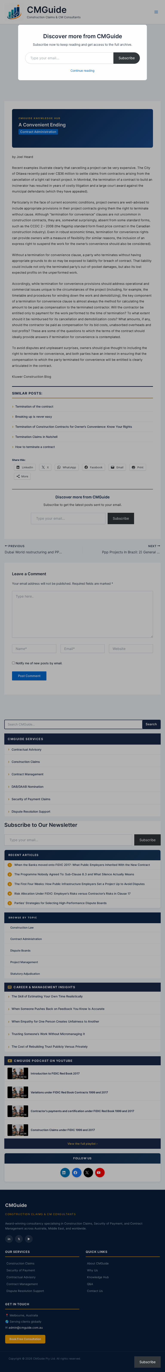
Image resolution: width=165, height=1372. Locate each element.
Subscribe (127, 58)
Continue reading (82, 70)
